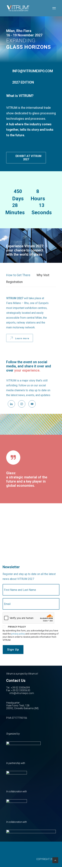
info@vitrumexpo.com (21, 693)
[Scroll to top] (55, 860)
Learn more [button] (22, 338)
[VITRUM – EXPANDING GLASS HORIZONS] (18, 8)
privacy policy (18, 633)
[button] (54, 8)
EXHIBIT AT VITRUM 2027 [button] (29, 157)
